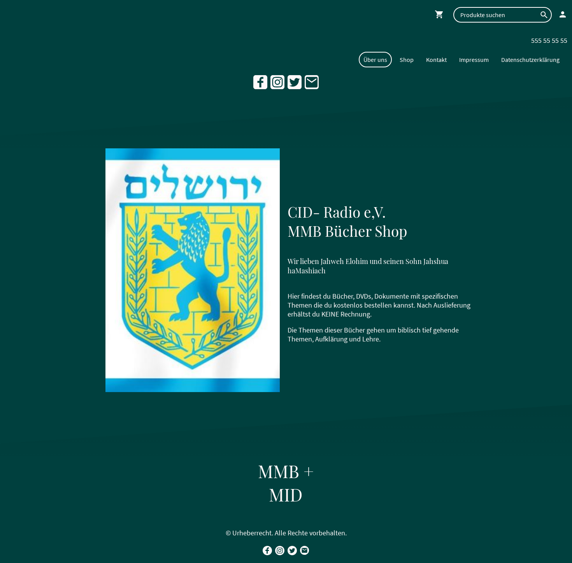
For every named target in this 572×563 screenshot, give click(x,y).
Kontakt (436, 59)
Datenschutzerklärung (530, 59)
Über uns (375, 59)
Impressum (474, 59)
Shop (407, 59)
